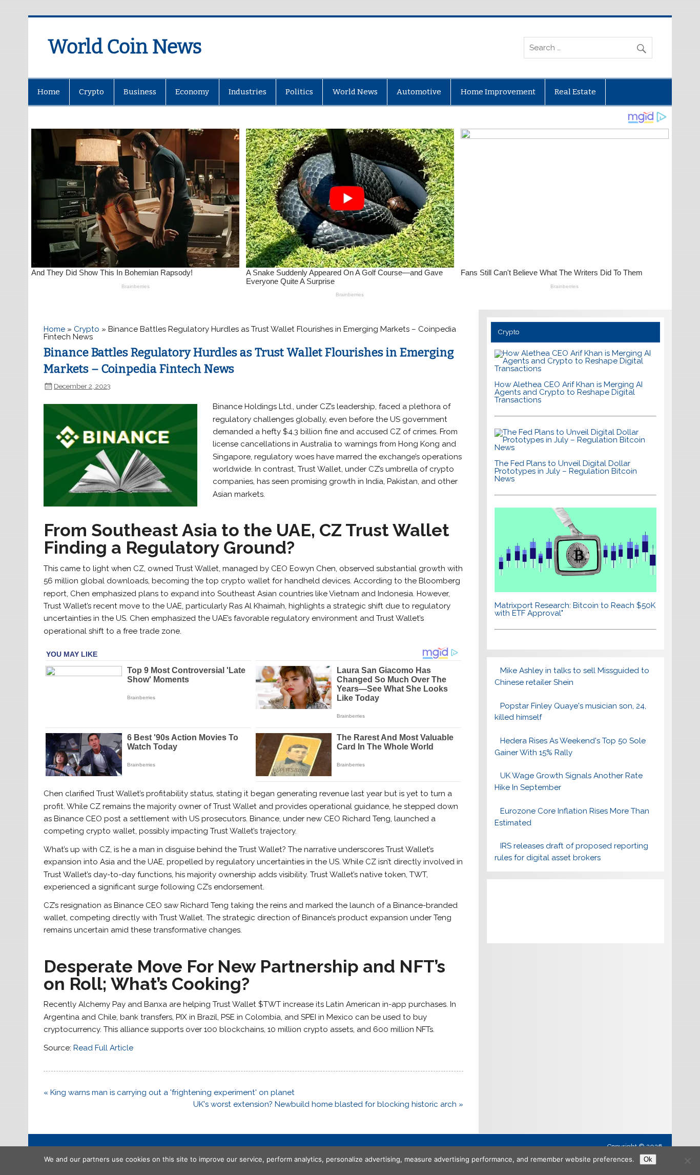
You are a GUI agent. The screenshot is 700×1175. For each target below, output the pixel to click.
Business (139, 91)
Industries (247, 91)
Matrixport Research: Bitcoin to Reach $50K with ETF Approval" (575, 609)
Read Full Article (103, 1047)
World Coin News (125, 46)
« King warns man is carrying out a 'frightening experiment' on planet (169, 1092)
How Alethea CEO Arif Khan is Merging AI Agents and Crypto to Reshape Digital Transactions (569, 392)
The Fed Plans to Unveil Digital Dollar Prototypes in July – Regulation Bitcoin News (566, 471)
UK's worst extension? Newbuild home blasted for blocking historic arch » (328, 1104)
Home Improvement (498, 91)
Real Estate (575, 91)
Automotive (419, 91)
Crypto (91, 91)
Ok (648, 1159)
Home (48, 91)
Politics (299, 91)
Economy (192, 91)
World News (355, 91)
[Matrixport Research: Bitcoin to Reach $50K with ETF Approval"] (575, 589)
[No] (687, 1161)
